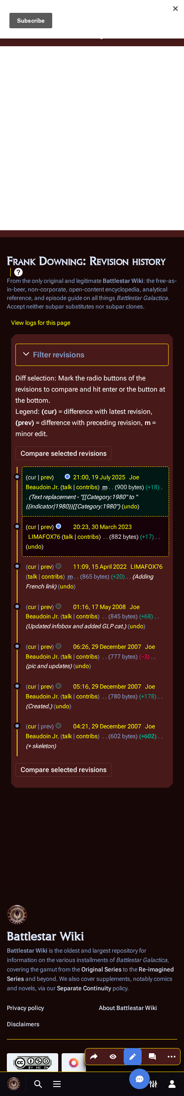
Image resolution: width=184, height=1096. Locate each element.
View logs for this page (40, 322)
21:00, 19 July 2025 (99, 477)
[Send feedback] (139, 1079)
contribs (87, 487)
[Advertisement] (92, 138)
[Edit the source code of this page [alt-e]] (133, 1056)
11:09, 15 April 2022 (100, 566)
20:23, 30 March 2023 (102, 526)
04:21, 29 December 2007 (107, 726)
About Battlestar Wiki (128, 1007)
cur (32, 526)
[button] (92, 355)
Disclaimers (23, 1024)
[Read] (113, 1056)
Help (18, 272)
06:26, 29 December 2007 (107, 646)
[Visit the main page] (13, 1084)
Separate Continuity (84, 988)
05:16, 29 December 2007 (107, 686)
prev (46, 477)
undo (130, 506)
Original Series (101, 969)
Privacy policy (25, 1007)
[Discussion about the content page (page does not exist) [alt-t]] (152, 1056)
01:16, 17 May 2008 (99, 606)
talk (67, 487)
